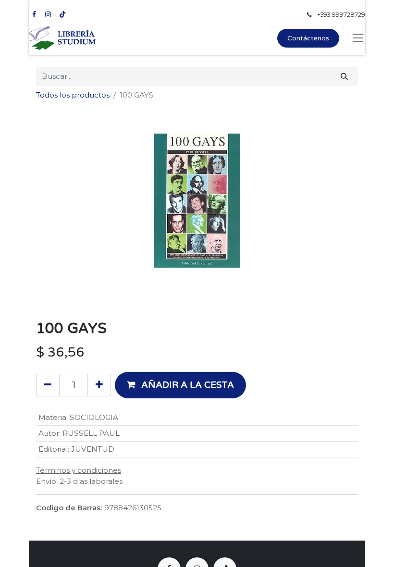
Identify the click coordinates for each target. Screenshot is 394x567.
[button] (180, 385)
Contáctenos (308, 38)
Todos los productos (73, 94)
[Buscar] (344, 76)
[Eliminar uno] (48, 385)
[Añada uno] (99, 385)
